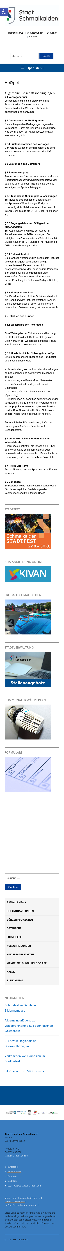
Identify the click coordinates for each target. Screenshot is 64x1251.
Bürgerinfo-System (20, 919)
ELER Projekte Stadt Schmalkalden (24, 1185)
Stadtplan (12, 1180)
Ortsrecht (14, 928)
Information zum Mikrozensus (24, 1071)
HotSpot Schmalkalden (16, 1205)
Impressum (11, 1198)
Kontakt (33, 36)
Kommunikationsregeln (30, 1198)
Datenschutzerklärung (15, 1201)
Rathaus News (15, 32)
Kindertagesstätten (20, 954)
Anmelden (34, 1205)
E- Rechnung (15, 980)
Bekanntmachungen (20, 911)
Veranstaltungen (35, 32)
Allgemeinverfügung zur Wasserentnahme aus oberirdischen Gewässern (29, 1025)
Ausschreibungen (19, 946)
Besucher (52, 32)
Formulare (14, 937)
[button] (4, 12)
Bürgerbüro (12, 1166)
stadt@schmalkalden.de (16, 1155)
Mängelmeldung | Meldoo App (27, 963)
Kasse (11, 972)
